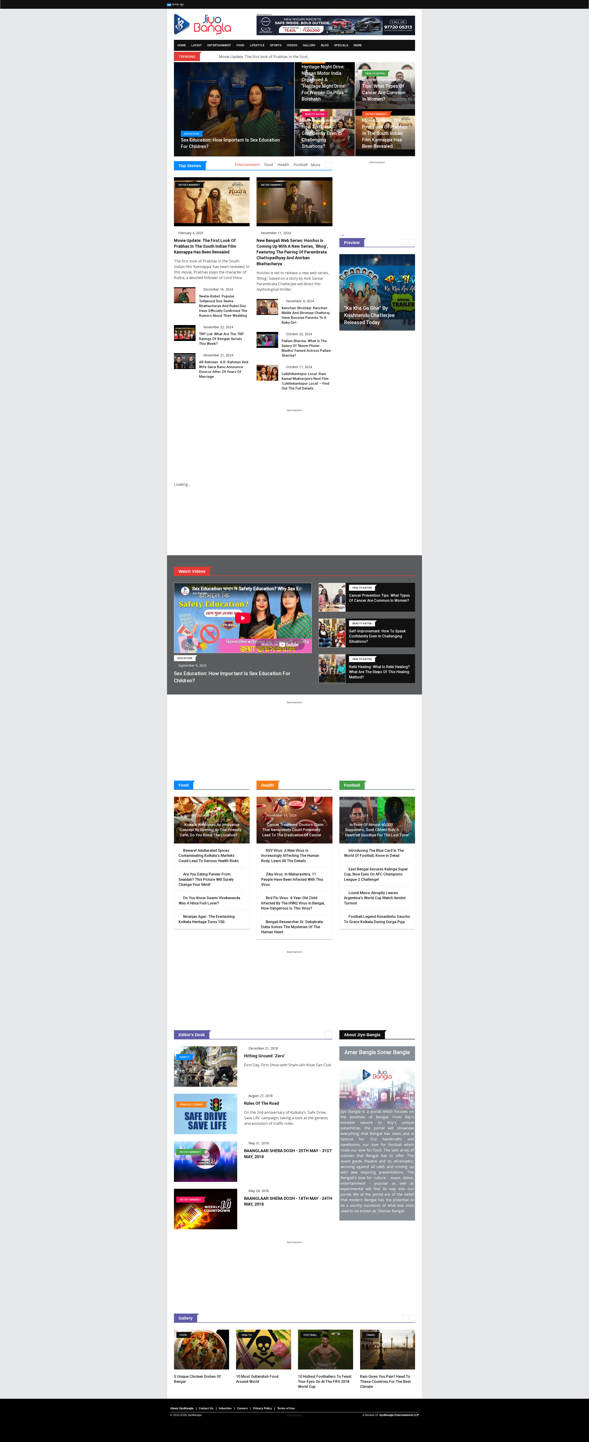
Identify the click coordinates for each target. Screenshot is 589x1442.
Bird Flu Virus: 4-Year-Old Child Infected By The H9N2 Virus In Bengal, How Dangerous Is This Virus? (293, 903)
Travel (308, 1335)
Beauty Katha (314, 114)
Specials (341, 45)
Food (240, 45)
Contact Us (206, 1408)
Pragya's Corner (191, 1104)
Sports (275, 45)
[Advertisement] (377, 192)
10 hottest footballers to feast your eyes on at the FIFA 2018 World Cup (262, 1381)
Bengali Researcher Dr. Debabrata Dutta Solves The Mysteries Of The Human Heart (292, 927)
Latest (196, 45)
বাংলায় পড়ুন (177, 4)
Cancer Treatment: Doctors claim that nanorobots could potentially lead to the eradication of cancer (292, 830)
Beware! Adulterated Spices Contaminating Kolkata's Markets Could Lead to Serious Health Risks (209, 855)
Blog (325, 45)
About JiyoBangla (181, 1408)
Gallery (309, 45)
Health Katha (375, 73)
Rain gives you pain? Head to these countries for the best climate (323, 1381)
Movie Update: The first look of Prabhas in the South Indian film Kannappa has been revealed (299, 56)
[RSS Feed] (378, 4)
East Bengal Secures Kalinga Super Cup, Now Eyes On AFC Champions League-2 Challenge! (376, 874)
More (358, 45)
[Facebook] (387, 4)
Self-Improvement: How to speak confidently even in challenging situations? (322, 133)
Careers (242, 1408)
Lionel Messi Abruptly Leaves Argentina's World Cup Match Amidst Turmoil (375, 898)
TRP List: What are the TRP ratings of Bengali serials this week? (221, 339)
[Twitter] (396, 4)
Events (184, 1057)
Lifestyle (257, 45)
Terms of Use (286, 1408)
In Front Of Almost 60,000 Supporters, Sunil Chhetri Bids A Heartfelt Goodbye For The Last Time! (377, 830)
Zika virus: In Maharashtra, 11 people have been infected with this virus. (292, 879)
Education (191, 133)
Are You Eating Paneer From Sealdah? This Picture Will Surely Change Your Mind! (206, 879)
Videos (292, 45)
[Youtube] (413, 4)
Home (181, 45)
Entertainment (219, 45)
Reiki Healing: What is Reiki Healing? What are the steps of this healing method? (379, 672)
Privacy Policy (262, 1408)
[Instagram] (404, 4)
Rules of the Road (261, 1103)
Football (301, 164)
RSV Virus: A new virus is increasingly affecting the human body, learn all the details (290, 855)
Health (283, 164)
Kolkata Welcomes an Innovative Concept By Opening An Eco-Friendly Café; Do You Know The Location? (210, 830)
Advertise (225, 1408)
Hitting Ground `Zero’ (264, 1055)
